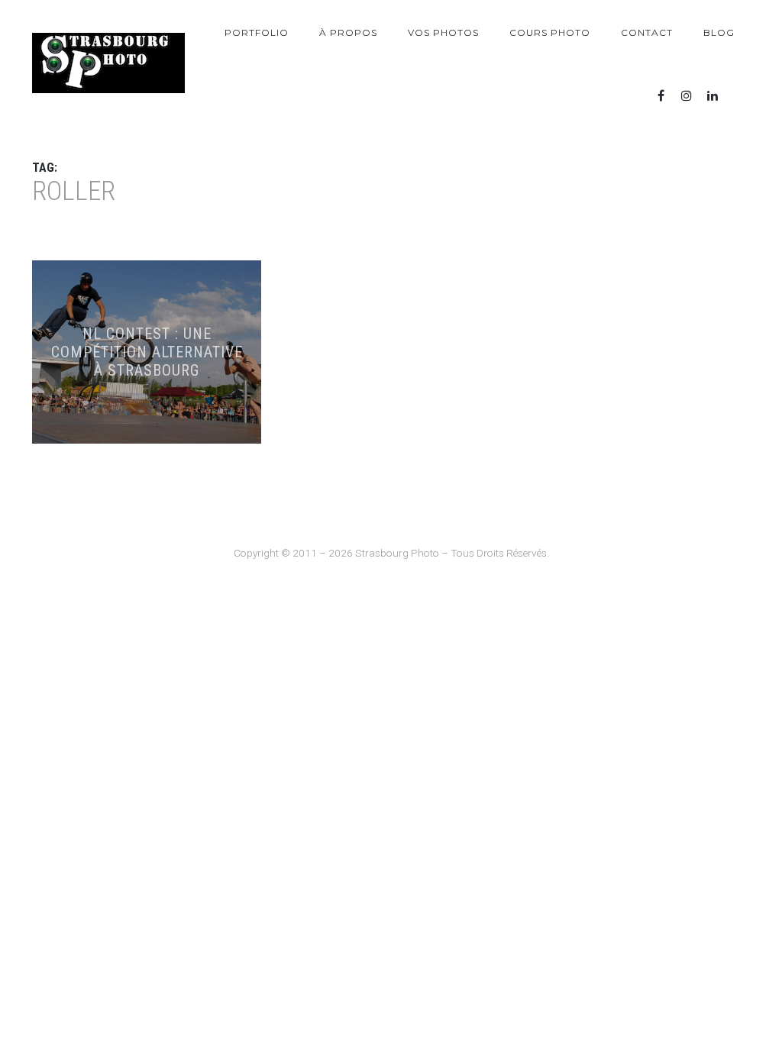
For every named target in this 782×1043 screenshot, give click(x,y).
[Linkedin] (712, 96)
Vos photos (443, 32)
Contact (647, 32)
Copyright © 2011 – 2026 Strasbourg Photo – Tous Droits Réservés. (391, 553)
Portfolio (257, 32)
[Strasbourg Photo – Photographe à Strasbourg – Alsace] (108, 63)
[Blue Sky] (738, 96)
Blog (719, 32)
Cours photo (549, 32)
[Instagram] (686, 96)
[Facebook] (660, 96)
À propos (348, 32)
